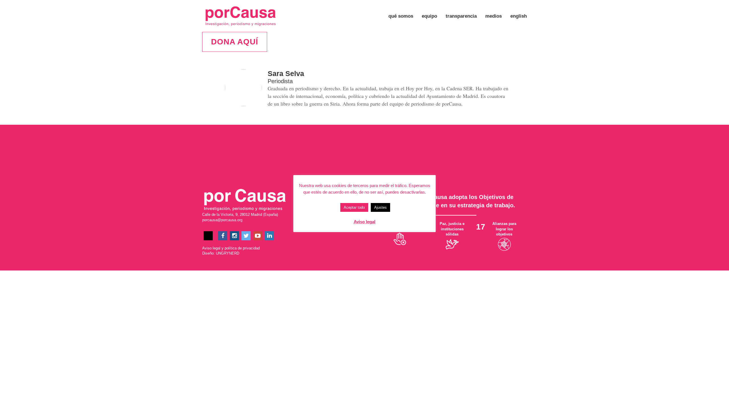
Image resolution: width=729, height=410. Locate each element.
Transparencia (461, 16)
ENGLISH (518, 16)
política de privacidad (242, 248)
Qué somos (400, 16)
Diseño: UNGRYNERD (220, 253)
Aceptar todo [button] (354, 207)
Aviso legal (211, 248)
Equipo (429, 16)
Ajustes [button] (380, 207)
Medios (493, 16)
